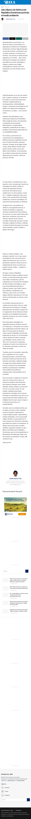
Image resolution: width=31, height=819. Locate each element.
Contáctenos (18, 810)
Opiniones (7, 6)
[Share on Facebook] (6, 38)
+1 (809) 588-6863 (20, 780)
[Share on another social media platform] (25, 38)
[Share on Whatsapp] (19, 38)
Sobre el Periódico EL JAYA (7, 810)
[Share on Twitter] (12, 38)
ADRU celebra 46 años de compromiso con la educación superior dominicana (19, 587)
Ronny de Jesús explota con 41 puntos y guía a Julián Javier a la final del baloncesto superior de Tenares (19, 580)
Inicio (2, 6)
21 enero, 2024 (21, 19)
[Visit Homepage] (9, 2)
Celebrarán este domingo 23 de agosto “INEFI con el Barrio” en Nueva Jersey (19, 610)
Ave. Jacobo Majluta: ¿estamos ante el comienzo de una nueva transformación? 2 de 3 (19, 595)
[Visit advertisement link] (15, 506)
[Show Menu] (1, 2)
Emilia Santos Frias (10, 19)
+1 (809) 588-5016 (10, 780)
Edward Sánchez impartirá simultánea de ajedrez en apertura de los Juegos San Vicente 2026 (19, 603)
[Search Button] (26, 571)
